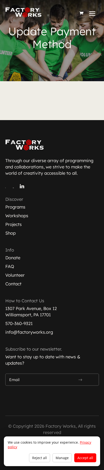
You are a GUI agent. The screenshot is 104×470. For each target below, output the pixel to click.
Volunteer (15, 275)
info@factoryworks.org (29, 332)
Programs (15, 207)
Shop (10, 233)
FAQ (9, 266)
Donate (12, 257)
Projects (13, 224)
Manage (62, 458)
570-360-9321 (19, 323)
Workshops (16, 215)
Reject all (39, 458)
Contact (13, 284)
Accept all (85, 458)
